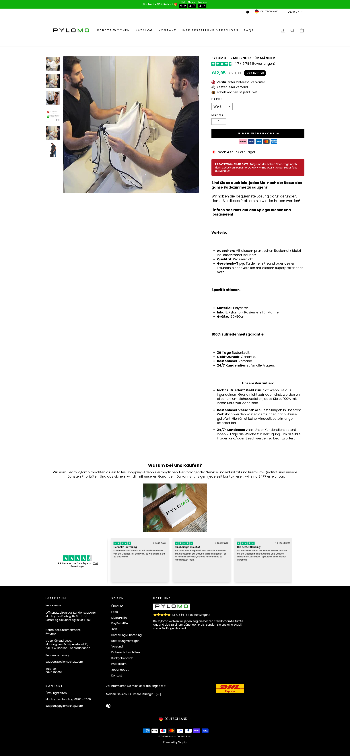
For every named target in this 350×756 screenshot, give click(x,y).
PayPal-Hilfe (119, 623)
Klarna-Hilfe (119, 618)
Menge (217, 115)
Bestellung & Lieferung (126, 635)
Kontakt (167, 30)
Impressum (119, 664)
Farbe (217, 99)
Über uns (117, 606)
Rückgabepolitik (122, 658)
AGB (114, 629)
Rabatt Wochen (113, 30)
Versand (117, 646)
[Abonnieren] (158, 694)
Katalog (144, 30)
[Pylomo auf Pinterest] (108, 706)
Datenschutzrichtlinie (125, 652)
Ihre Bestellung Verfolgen (210, 30)
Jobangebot (120, 670)
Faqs (249, 30)
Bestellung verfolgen (125, 641)
